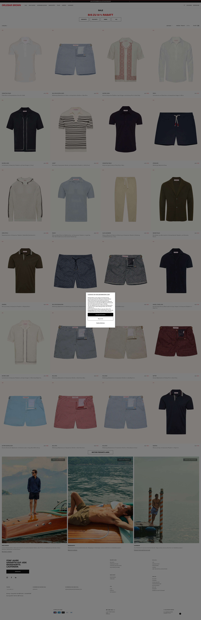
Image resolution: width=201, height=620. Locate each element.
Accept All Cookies (100, 314)
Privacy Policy (91, 310)
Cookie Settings (100, 323)
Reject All (100, 318)
